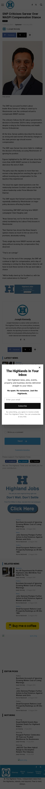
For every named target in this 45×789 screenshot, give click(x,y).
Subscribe (22, 406)
